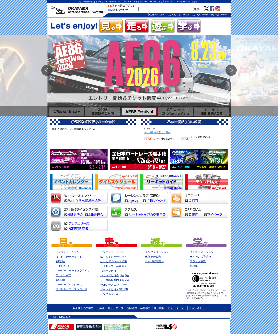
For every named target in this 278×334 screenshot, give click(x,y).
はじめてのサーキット (69, 256)
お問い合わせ (197, 308)
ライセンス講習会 (200, 256)
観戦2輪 (60, 279)
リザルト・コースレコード (71, 289)
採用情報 (159, 308)
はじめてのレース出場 (113, 261)
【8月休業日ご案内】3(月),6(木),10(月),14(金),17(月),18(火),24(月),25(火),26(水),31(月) (187, 14)
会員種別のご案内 (83, 308)
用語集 (194, 266)
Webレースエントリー (113, 284)
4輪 (122, 275)
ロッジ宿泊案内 (154, 261)
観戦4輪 (60, 261)
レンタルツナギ (109, 294)
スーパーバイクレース (69, 284)
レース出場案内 (109, 280)
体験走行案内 (153, 256)
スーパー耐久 (63, 275)
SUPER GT (62, 266)
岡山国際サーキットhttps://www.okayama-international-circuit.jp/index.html (76, 10)
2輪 (127, 275)
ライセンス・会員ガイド (114, 266)
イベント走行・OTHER (114, 289)
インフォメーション (67, 252)
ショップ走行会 (109, 275)
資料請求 (132, 308)
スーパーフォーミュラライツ (73, 270)
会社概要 (145, 308)
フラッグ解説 (198, 261)
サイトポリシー (176, 308)
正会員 (101, 308)
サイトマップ (116, 308)
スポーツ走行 (108, 270)
